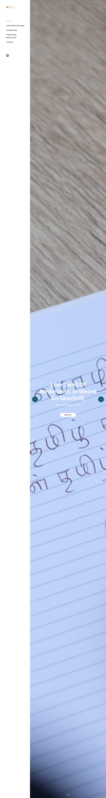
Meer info (68, 415)
